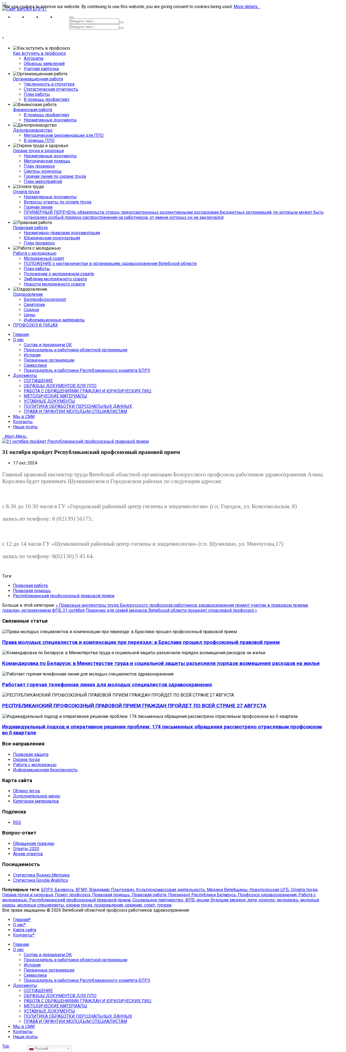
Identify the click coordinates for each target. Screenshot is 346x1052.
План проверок (39, 166)
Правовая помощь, (32, 590)
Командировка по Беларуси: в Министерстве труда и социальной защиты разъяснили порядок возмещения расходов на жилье (161, 663)
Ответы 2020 (26, 848)
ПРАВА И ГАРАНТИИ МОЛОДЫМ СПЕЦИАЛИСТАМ (75, 1021)
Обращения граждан (33, 843)
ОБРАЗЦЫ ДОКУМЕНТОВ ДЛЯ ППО (60, 995)
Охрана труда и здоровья (38, 150)
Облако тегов (26, 790)
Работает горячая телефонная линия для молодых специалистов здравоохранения (107, 685)
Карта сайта (24, 929)
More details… (247, 6)
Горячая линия (38, 207)
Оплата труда (26, 191)
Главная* (22, 919)
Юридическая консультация (52, 237)
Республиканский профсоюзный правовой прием (63, 595)
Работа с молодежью (34, 253)
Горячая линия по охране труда (55, 176)
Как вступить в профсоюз (39, 53)
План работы (37, 94)
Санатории (34, 304)
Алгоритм (33, 58)
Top (5, 1046)
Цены (29, 314)
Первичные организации (49, 970)
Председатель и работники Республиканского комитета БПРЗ (87, 980)
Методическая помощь (47, 161)
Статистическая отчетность (51, 89)
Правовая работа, (30, 585)
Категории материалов (36, 801)
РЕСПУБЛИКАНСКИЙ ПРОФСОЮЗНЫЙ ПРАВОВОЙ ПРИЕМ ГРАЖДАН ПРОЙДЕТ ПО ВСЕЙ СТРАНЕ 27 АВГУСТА (134, 706)
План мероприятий (43, 181)
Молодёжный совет (44, 258)
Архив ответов (28, 853)
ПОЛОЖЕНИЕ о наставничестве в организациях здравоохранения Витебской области (110, 263)
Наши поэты (25, 1036)
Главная (21, 944)
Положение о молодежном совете (59, 273)
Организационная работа (38, 79)
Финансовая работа (32, 109)
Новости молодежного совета (54, 284)
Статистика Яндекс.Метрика (41, 875)
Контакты (23, 1031)
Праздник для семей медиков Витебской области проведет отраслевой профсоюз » (171, 610)
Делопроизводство (32, 130)
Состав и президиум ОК (48, 954)
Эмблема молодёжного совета (55, 278)
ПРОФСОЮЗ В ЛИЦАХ (35, 325)
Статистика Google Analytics (40, 880)
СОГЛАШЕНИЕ (38, 990)
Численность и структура (49, 84)
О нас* (19, 924)
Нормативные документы (50, 120)
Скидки (31, 309)
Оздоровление (28, 294)
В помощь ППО (39, 140)
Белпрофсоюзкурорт (45, 299)
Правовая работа (30, 227)
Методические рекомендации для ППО (64, 135)
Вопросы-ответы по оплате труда (57, 202)
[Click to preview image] (75, 441)
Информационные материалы (54, 320)
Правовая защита (30, 754)
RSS (17, 822)
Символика (35, 975)
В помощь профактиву (46, 99)
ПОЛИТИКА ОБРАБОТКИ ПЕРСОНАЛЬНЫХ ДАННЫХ (78, 1016)
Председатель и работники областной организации (75, 959)
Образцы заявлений (44, 63)
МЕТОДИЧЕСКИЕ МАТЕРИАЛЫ (55, 1006)
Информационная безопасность (45, 769)
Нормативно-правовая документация (62, 232)
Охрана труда (26, 759)
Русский (41, 1049)
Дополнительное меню (36, 796)
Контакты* (24, 935)
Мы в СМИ (24, 1026)
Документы (25, 985)
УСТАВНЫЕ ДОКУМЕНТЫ (49, 1011)
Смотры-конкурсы (43, 171)
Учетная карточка (41, 68)
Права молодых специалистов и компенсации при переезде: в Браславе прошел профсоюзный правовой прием (141, 642)
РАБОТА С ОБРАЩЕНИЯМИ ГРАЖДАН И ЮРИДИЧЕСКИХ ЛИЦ (87, 1000)
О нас (18, 949)
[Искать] (121, 22)
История (32, 965)
